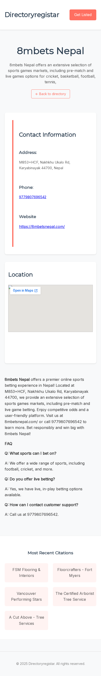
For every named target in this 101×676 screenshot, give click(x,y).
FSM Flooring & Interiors (26, 572)
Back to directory (50, 94)
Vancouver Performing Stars (26, 596)
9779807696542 (32, 197)
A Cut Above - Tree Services (26, 620)
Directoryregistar (32, 15)
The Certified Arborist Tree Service (74, 596)
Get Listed (83, 14)
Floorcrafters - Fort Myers (74, 572)
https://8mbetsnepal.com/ (42, 226)
